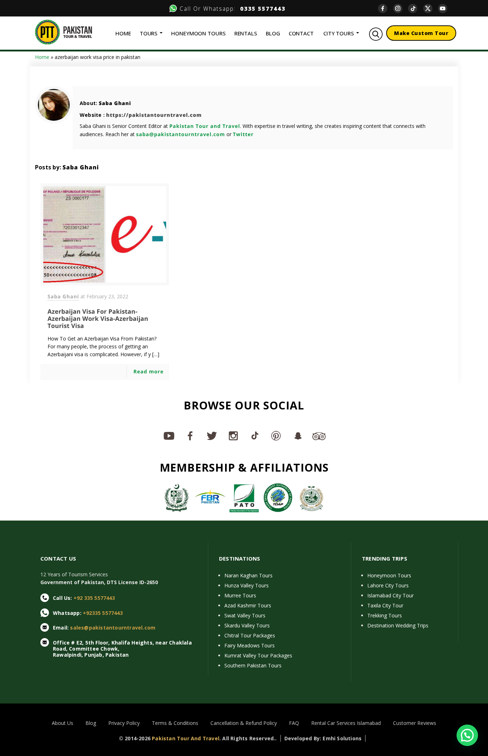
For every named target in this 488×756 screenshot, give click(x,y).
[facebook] (385, 8)
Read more (148, 371)
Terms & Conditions (175, 723)
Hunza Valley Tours (246, 585)
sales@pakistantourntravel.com (112, 627)
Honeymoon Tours (389, 575)
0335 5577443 (260, 9)
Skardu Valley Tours (247, 625)
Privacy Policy (124, 723)
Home (42, 57)
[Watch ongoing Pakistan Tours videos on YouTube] (169, 435)
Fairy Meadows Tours (249, 645)
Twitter (243, 134)
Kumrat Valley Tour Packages (258, 655)
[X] (430, 8)
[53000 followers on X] (212, 435)
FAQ (294, 723)
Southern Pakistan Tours (253, 665)
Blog (90, 723)
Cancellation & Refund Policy (243, 723)
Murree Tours (240, 595)
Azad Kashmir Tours (247, 605)
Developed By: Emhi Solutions (323, 738)
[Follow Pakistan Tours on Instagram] (233, 435)
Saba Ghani (115, 103)
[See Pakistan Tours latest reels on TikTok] (255, 435)
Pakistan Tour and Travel (204, 126)
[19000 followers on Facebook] (190, 435)
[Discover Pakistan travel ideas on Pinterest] (276, 435)
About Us (62, 723)
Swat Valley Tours (244, 615)
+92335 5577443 (103, 613)
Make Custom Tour (421, 33)
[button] (467, 735)
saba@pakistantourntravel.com (180, 134)
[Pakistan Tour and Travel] (63, 31)
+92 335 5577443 (94, 598)
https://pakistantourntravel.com (154, 115)
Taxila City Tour (385, 605)
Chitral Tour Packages (249, 635)
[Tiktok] (415, 8)
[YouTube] (445, 8)
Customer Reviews (414, 723)
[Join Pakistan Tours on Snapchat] (298, 435)
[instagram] (400, 8)
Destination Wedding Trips (397, 625)
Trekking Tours (384, 615)
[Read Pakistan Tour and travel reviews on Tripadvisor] (319, 435)
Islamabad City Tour (390, 595)
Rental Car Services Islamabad (346, 723)
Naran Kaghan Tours (248, 575)
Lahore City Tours (388, 585)
